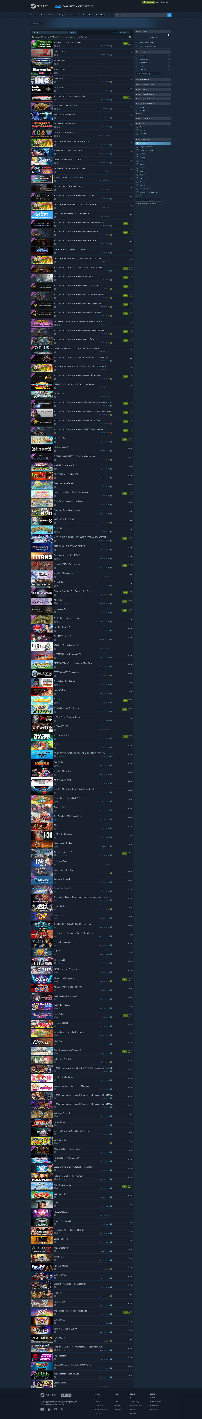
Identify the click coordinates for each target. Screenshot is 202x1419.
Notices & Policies (136, 1405)
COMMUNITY (69, 6)
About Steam (99, 1398)
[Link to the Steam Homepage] (39, 8)
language (165, 2)
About (79, 6)
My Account (154, 1409)
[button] (35, 15)
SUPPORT (88, 6)
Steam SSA (99, 1402)
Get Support (154, 1405)
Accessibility (134, 1402)
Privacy (132, 1398)
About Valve (119, 1398)
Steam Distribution (101, 1409)
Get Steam (154, 1398)
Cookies (133, 1409)
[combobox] (141, 15)
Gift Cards (98, 1413)
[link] (131, 43)
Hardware (118, 1405)
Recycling (118, 1409)
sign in (158, 2)
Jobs (116, 1402)
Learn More (139, 113)
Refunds (133, 1413)
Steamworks (99, 1405)
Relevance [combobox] (122, 32)
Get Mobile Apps (156, 1402)
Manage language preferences (146, 203)
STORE (58, 6)
